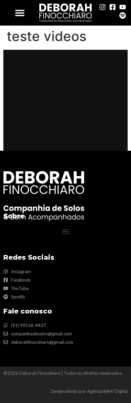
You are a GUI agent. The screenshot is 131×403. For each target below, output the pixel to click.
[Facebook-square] (112, 7)
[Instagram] (102, 7)
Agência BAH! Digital (107, 391)
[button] (19, 12)
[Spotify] (122, 15)
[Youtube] (122, 7)
